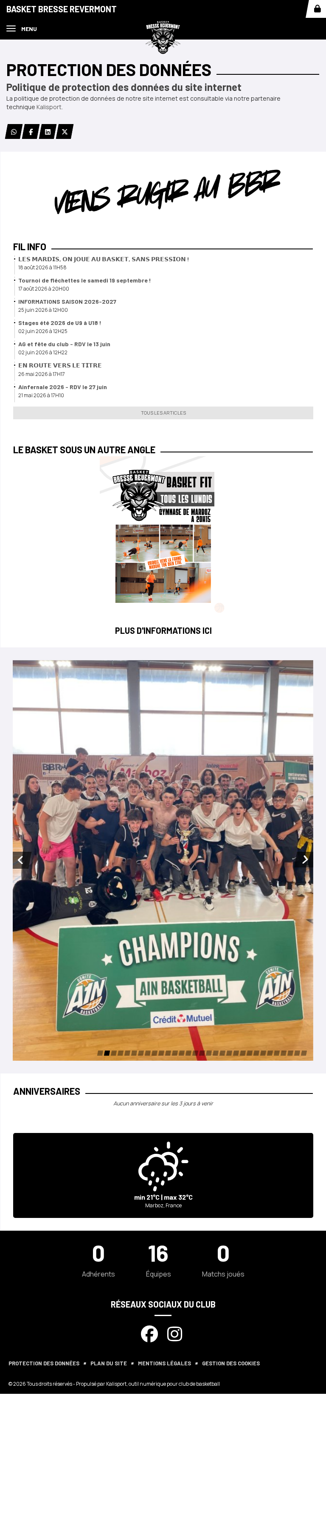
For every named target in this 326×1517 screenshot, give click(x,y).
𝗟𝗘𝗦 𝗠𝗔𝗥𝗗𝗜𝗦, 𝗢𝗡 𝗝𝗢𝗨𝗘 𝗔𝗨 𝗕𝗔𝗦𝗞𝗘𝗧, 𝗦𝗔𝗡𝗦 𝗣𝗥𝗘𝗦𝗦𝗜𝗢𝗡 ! (103, 259)
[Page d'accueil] (163, 36)
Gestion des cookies (231, 1363)
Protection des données (43, 1363)
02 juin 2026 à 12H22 (42, 352)
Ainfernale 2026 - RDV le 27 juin (62, 386)
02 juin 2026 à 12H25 (42, 331)
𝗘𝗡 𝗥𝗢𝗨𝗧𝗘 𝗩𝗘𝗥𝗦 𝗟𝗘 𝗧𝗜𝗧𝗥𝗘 (60, 365)
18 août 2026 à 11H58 (42, 267)
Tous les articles (163, 413)
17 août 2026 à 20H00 (43, 288)
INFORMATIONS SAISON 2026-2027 (67, 301)
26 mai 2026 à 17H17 (41, 374)
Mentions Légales (164, 1363)
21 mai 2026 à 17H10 (41, 395)
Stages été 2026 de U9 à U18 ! (59, 322)
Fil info (29, 246)
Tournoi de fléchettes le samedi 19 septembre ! (84, 280)
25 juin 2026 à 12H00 (43, 310)
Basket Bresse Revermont (61, 9)
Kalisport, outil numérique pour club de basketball (163, 1383)
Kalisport (49, 107)
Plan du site (108, 1363)
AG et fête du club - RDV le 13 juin (64, 343)
